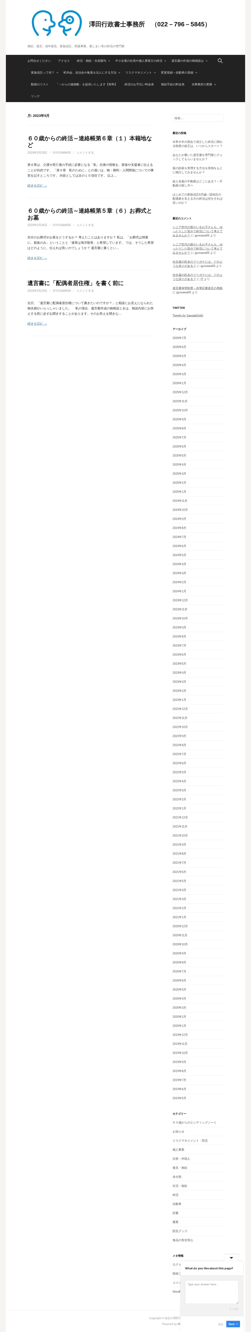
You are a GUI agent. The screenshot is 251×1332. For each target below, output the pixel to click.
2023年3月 (179, 681)
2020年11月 (180, 935)
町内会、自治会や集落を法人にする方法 (90, 72)
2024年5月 (179, 555)
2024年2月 (179, 582)
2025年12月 (180, 392)
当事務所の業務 (202, 84)
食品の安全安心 (183, 1240)
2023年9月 (179, 627)
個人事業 (178, 1149)
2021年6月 (179, 872)
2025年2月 (179, 482)
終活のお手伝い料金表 (139, 84)
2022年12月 (180, 708)
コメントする (85, 152)
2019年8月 (179, 1071)
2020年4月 (179, 998)
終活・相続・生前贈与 (91, 60)
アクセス (64, 60)
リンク (35, 96)
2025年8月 (179, 428)
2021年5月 (179, 881)
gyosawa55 (62, 152)
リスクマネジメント (139, 72)
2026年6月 (179, 347)
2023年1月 (179, 699)
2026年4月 (179, 365)
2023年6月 (179, 654)
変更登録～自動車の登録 (177, 72)
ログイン (178, 1264)
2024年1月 (179, 591)
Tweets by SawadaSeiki (188, 315)
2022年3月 (179, 790)
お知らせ (178, 1131)
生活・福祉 (180, 1185)
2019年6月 (179, 1089)
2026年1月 (179, 383)
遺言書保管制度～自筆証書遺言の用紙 (198, 288)
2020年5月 (179, 989)
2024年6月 (179, 546)
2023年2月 (179, 690)
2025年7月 (179, 437)
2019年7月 (179, 1080)
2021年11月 (180, 826)
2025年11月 (180, 401)
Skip (220, 1324)
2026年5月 (179, 356)
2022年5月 (179, 772)
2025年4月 (179, 464)
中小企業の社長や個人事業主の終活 (138, 60)
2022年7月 (179, 754)
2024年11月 (180, 500)
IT (202, 279)
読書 (175, 1213)
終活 (175, 1194)
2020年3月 (179, 1007)
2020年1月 (179, 1025)
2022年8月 (179, 745)
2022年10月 (180, 727)
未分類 (177, 1176)
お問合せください (39, 60)
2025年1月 (179, 491)
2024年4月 (179, 564)
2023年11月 (180, 609)
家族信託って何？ (43, 72)
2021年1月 (179, 917)
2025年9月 (179, 419)
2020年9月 (179, 953)
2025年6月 (179, 446)
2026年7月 (179, 337)
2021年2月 (179, 908)
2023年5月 (179, 663)
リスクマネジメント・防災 (190, 1140)
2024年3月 (179, 573)
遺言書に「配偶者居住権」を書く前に (75, 283)
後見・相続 (180, 1167)
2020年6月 (179, 980)
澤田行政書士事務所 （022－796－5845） (150, 24)
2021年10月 (180, 835)
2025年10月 (180, 410)
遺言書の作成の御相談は (187, 60)
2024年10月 (180, 509)
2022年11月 (180, 718)
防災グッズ (180, 1231)
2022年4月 (179, 781)
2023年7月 (179, 645)
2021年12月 (180, 817)
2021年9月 (179, 844)
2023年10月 (180, 618)
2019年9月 (179, 1062)
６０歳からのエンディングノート (195, 1122)
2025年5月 (179, 455)
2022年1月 (179, 808)
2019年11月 (180, 1043)
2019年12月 (180, 1034)
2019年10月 (180, 1052)
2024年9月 (179, 518)
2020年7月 (179, 971)
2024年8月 (179, 527)
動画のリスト (40, 84)
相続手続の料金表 (173, 84)
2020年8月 (179, 962)
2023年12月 (180, 600)
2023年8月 (179, 636)
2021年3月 (179, 899)
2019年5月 (179, 1098)
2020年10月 (180, 944)
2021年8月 (179, 853)
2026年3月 (179, 374)
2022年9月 (179, 736)
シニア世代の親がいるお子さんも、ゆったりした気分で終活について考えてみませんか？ (198, 231)
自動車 (177, 1204)
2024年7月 (179, 537)
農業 (175, 1222)
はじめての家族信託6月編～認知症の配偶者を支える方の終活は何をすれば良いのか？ (198, 198)
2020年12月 (180, 926)
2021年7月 (179, 862)
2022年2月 (179, 799)
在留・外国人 (181, 1158)
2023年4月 (179, 672)
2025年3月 (179, 473)
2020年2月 (179, 1016)
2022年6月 (179, 763)
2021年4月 (179, 890)
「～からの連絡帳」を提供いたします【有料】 (86, 84)
